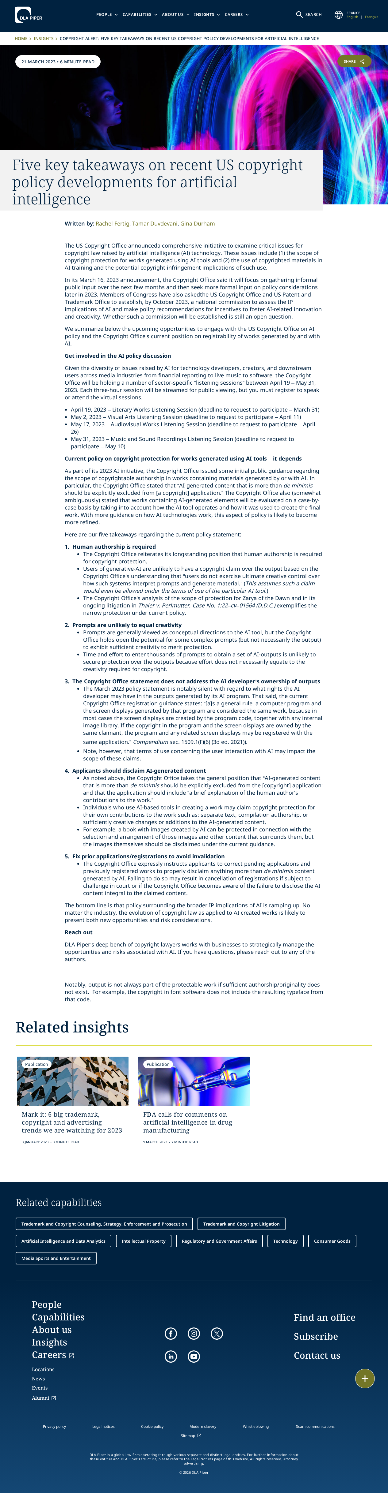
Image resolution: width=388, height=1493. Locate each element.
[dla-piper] (30, 14)
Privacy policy (54, 1426)
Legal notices (103, 1426)
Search (313, 14)
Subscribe (316, 1336)
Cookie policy (152, 1426)
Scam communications (315, 1426)
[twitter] (217, 1333)
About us (172, 14)
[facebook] (171, 1333)
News (38, 1378)
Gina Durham (197, 223)
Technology (285, 1241)
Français (371, 17)
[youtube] (194, 1356)
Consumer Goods (332, 1241)
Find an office (324, 1317)
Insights (204, 14)
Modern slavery (203, 1426)
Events (40, 1387)
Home (21, 38)
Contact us (317, 1355)
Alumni (40, 1397)
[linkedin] (171, 1356)
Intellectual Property (144, 1241)
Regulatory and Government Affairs (219, 1241)
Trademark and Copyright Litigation (241, 1224)
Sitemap (188, 1435)
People (104, 14)
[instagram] (194, 1333)
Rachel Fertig (112, 223)
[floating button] (365, 1378)
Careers (234, 14)
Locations (43, 1369)
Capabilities (137, 14)
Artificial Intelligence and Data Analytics (63, 1241)
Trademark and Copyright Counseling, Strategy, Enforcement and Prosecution (104, 1224)
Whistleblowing (256, 1426)
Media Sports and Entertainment (56, 1258)
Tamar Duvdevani (155, 223)
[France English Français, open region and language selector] (338, 14)
